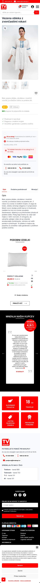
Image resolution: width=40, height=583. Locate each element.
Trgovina (5, 535)
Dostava (23, 533)
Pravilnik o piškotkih (13, 580)
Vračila (22, 535)
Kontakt (4, 537)
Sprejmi (20, 565)
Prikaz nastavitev (20, 576)
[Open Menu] (37, 6)
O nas (4, 533)
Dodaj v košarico (22, 295)
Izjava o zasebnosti (25, 580)
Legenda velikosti (26, 539)
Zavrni (20, 571)
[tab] (4, 189)
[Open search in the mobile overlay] (20, 12)
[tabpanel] (20, 211)
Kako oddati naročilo (27, 537)
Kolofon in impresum (8, 539)
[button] (37, 547)
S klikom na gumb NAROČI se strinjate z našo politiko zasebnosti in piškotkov (18, 510)
